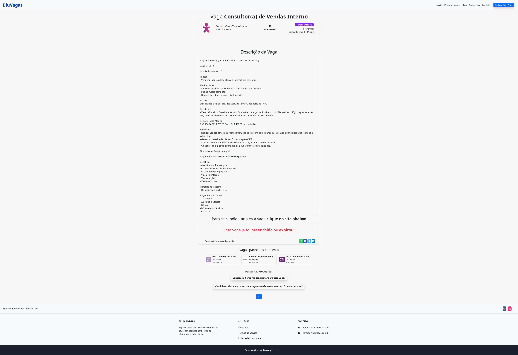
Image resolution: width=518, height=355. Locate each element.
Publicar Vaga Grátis (504, 5)
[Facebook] (504, 308)
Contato (486, 5)
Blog (464, 5)
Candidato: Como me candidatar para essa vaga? (259, 277)
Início (439, 5)
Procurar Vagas (452, 5)
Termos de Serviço (247, 332)
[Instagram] (510, 308)
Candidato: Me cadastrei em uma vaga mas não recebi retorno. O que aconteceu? (259, 286)
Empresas (243, 327)
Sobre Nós (474, 5)
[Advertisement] (260, 42)
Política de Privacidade (249, 338)
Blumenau (270, 29)
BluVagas (13, 5)
